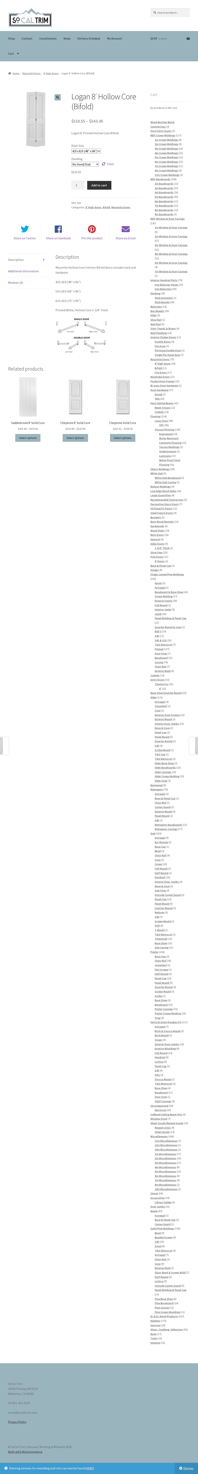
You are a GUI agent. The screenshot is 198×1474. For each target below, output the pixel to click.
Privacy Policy (17, 1422)
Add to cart (99, 185)
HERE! (90, 1468)
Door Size (77, 146)
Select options (28, 438)
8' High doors (51, 73)
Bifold (106, 207)
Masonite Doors (31, 73)
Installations (48, 38)
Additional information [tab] (23, 271)
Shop (11, 38)
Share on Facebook (58, 238)
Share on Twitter (25, 238)
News (67, 38)
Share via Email (126, 238)
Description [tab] (16, 260)
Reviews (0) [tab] (15, 282)
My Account (114, 38)
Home (16, 73)
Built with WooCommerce (25, 1452)
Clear (110, 164)
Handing (77, 159)
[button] (58, 97)
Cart (11, 53)
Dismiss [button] (188, 1468)
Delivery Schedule (88, 38)
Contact (27, 38)
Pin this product (92, 238)
